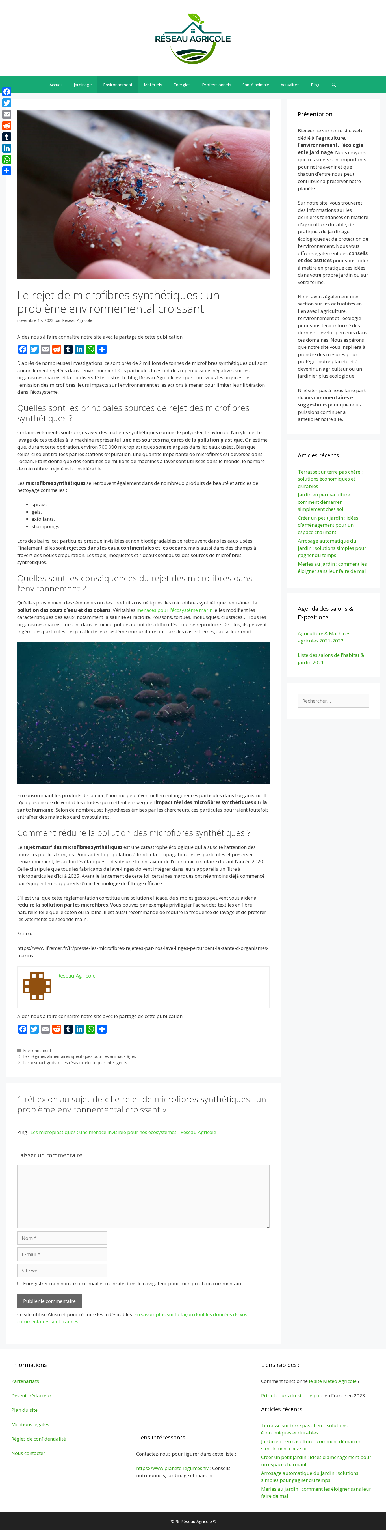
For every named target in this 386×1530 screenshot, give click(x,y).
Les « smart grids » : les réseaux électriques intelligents (75, 1062)
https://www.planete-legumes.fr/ (172, 1468)
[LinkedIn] (6, 148)
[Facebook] (6, 91)
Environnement (118, 84)
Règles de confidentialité (38, 1439)
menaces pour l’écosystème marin (174, 610)
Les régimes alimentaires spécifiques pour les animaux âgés (79, 1056)
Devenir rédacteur (31, 1395)
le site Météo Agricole (333, 1381)
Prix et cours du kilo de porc (292, 1395)
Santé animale (255, 84)
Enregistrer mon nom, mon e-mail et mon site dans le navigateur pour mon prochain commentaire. (133, 1283)
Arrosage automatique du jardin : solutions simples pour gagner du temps (332, 547)
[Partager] (6, 171)
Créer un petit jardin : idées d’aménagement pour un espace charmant (328, 525)
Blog (315, 84)
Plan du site (24, 1410)
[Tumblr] (6, 137)
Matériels (153, 84)
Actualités (290, 84)
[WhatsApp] (6, 159)
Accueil (55, 84)
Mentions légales (30, 1424)
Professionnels (216, 84)
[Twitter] (6, 103)
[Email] (6, 114)
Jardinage (83, 84)
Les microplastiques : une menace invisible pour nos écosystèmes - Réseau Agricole (123, 1132)
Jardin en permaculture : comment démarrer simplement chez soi (325, 501)
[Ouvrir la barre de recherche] (333, 84)
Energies (182, 84)
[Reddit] (6, 125)
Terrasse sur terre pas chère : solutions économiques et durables (330, 478)
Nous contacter (28, 1453)
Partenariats (25, 1381)
